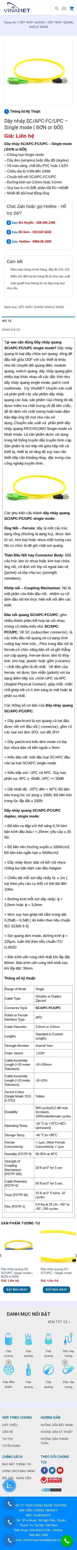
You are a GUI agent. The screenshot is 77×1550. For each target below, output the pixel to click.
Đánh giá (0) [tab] (11, 329)
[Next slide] (65, 1362)
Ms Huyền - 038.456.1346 (37, 222)
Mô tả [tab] (6, 320)
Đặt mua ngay (16, 1289)
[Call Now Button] (67, 1541)
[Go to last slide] (8, 1362)
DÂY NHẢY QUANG (32, 22)
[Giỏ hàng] (72, 8)
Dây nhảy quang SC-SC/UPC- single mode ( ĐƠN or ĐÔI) (17, 1272)
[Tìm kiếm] (56, 8)
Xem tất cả (58, 1322)
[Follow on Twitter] (52, 1470)
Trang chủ (10, 22)
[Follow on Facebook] (44, 1470)
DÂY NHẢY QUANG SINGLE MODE (41, 307)
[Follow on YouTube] (60, 1470)
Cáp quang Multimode (9, 1355)
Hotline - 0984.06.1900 (35, 241)
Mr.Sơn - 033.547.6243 (34, 232)
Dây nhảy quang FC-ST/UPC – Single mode (56, 1271)
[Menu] (64, 8)
